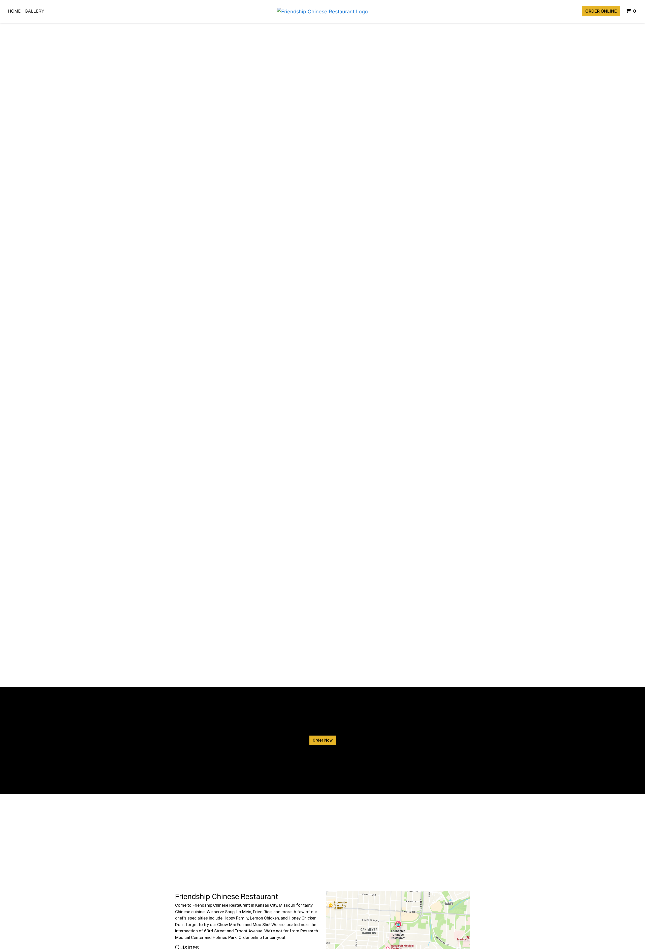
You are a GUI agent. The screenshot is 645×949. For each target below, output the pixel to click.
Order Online (601, 11)
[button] (48, 355)
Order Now (323, 740)
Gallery (34, 11)
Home (14, 11)
